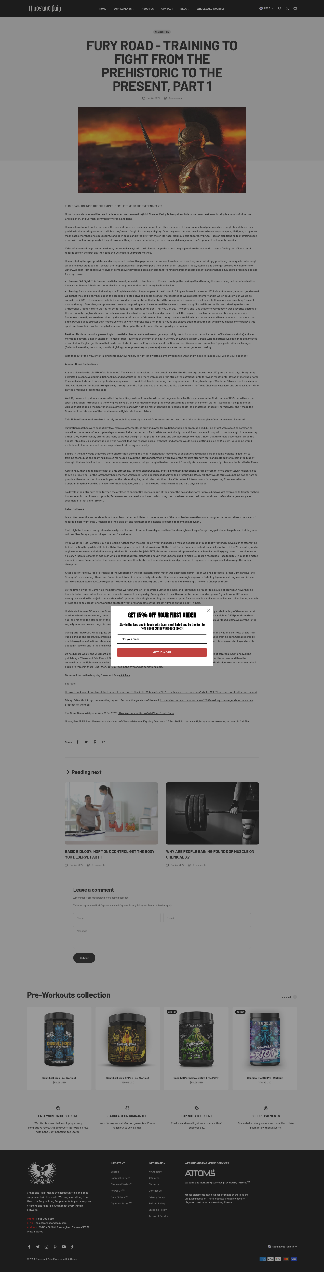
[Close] (209, 610)
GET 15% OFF (162, 652)
